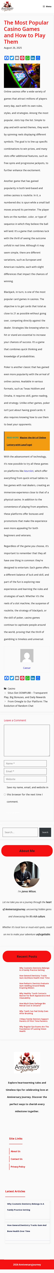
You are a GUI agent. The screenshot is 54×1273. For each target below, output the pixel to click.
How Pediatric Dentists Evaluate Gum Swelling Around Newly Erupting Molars (34, 985)
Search (45, 832)
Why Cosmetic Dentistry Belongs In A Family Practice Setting (34, 969)
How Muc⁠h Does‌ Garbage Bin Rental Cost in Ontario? (32, 1004)
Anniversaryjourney (30, 1264)
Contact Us (16, 1159)
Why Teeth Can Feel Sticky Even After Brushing (33, 1012)
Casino (11, 688)
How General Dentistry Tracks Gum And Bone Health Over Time (34, 976)
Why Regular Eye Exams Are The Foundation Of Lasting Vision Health (34, 1028)
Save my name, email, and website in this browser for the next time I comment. (27, 794)
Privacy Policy (18, 1166)
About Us (15, 1151)
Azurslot (29, 470)
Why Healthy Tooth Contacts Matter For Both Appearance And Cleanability (34, 995)
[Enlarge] (36, 864)
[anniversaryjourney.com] (7, 6)
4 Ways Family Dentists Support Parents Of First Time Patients (34, 1020)
